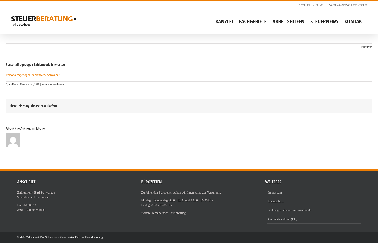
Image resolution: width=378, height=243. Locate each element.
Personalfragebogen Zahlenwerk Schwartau (33, 75)
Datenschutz (276, 201)
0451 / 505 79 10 (316, 4)
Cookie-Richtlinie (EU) (282, 219)
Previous (366, 46)
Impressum (275, 192)
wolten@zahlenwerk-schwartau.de (348, 4)
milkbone (13, 84)
